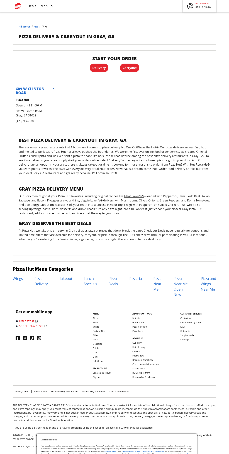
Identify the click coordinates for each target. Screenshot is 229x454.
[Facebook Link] (19, 338)
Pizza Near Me (157, 284)
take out (195, 169)
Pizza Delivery (41, 281)
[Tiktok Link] (33, 338)
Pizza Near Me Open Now (181, 286)
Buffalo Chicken (168, 205)
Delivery (99, 68)
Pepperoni (146, 205)
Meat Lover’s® (134, 196)
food (157, 152)
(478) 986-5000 (25, 121)
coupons (197, 231)
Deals (32, 6)
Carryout (130, 68)
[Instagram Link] (40, 338)
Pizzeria (135, 278)
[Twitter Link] (26, 338)
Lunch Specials (90, 281)
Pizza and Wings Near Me (208, 284)
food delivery (176, 169)
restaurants (56, 147)
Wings (18, 278)
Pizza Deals (113, 281)
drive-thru (150, 235)
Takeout (65, 278)
